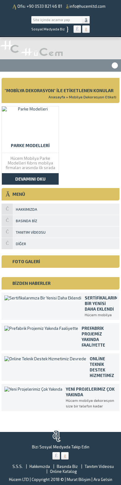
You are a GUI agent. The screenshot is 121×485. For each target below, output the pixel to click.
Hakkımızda (39, 466)
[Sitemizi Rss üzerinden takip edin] (86, 29)
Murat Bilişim (79, 479)
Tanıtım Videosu (99, 466)
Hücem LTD (19, 479)
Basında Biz (67, 466)
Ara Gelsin (102, 479)
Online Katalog (63, 471)
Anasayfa (56, 97)
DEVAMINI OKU (30, 179)
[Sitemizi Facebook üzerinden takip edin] (77, 29)
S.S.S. (17, 466)
